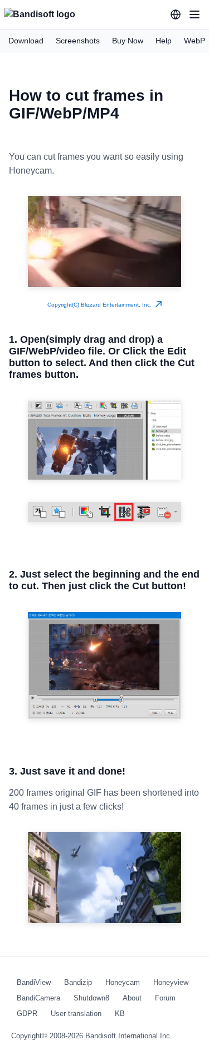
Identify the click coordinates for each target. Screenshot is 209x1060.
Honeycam (122, 982)
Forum (165, 998)
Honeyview (170, 982)
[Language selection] (175, 14)
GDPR (27, 1013)
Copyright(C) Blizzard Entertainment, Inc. (101, 305)
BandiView (34, 982)
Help (163, 40)
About (132, 998)
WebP (194, 40)
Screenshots (78, 40)
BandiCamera (38, 998)
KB (120, 1013)
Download (25, 40)
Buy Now (127, 40)
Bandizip (78, 982)
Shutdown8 (91, 998)
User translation (76, 1013)
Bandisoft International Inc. (128, 1036)
